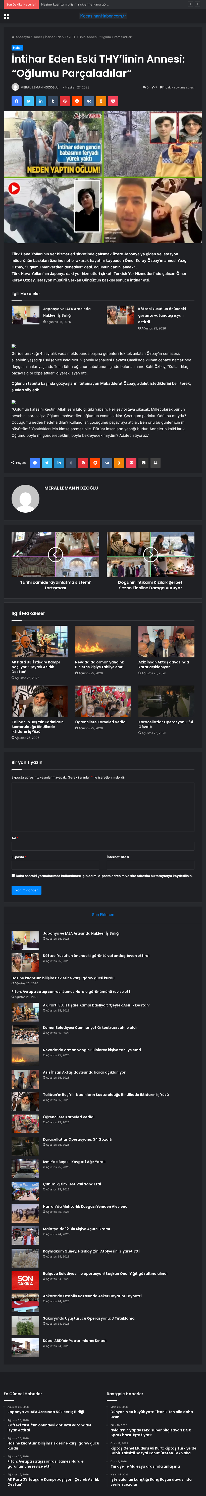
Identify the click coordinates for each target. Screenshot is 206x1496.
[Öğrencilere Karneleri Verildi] (103, 701)
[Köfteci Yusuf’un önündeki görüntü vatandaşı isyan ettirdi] (120, 315)
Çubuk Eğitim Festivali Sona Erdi (72, 1184)
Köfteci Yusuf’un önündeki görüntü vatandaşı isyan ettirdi (162, 315)
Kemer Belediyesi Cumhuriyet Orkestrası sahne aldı (90, 1027)
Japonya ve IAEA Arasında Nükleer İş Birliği (81, 933)
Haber (37, 37)
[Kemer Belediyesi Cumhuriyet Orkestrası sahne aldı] (25, 1034)
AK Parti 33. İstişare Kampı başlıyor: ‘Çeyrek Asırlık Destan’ (36, 667)
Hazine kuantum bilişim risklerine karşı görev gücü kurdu (85, 4)
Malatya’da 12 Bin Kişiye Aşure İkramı (76, 1228)
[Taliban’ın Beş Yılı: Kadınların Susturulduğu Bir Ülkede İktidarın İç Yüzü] (40, 701)
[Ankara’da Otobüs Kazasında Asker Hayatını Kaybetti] (25, 1302)
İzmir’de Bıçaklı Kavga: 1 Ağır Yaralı (74, 1161)
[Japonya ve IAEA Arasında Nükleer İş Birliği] (25, 315)
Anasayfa (22, 37)
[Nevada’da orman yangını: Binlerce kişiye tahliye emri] (103, 641)
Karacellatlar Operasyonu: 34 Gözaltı (165, 724)
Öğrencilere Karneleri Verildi (101, 722)
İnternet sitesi (118, 857)
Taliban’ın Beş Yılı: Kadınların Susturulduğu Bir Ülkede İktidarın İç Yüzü (38, 726)
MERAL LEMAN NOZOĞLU (40, 87)
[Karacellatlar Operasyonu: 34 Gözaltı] (166, 701)
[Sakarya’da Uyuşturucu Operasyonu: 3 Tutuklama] (25, 1325)
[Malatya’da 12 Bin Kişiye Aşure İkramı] (25, 1235)
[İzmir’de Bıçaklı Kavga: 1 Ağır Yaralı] (25, 1168)
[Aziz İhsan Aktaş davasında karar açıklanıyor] (166, 641)
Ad (15, 838)
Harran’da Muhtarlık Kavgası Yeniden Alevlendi (86, 1206)
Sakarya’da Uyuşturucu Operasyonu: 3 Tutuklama (89, 1318)
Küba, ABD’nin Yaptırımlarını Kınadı (75, 1340)
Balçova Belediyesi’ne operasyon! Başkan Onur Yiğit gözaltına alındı (105, 1273)
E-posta (19, 857)
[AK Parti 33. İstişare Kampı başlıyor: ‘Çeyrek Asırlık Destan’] (40, 641)
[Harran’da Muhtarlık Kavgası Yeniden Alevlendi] (25, 1213)
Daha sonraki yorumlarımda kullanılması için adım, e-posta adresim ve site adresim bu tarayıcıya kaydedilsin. (104, 876)
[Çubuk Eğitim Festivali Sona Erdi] (25, 1191)
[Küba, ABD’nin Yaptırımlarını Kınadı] (25, 1347)
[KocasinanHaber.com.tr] (103, 16)
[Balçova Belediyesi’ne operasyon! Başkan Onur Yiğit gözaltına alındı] (25, 1280)
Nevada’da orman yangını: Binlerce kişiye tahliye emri (99, 664)
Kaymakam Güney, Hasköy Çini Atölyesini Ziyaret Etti (91, 1251)
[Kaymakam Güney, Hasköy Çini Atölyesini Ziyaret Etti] (25, 1258)
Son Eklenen (103, 914)
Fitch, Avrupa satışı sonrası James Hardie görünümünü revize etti (71, 991)
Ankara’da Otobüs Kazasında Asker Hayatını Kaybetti (92, 1295)
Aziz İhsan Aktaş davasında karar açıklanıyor (163, 664)
